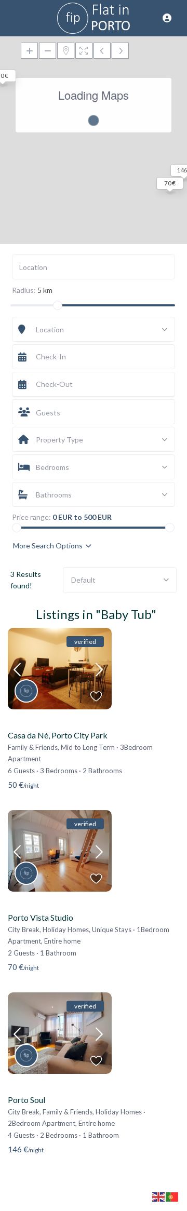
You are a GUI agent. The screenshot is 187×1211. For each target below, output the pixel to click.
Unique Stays (111, 929)
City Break (23, 929)
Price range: (31, 517)
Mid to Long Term (88, 747)
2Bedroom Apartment (41, 1123)
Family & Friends (33, 747)
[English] (159, 1196)
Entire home (62, 941)
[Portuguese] (172, 1196)
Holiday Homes (66, 929)
